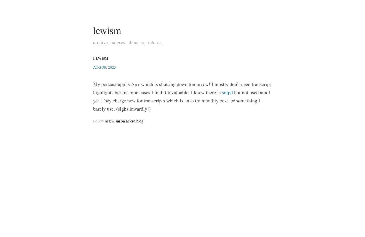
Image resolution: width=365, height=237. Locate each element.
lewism (107, 30)
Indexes (117, 42)
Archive (100, 42)
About (133, 42)
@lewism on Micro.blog (124, 120)
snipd (227, 92)
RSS (159, 42)
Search (147, 42)
